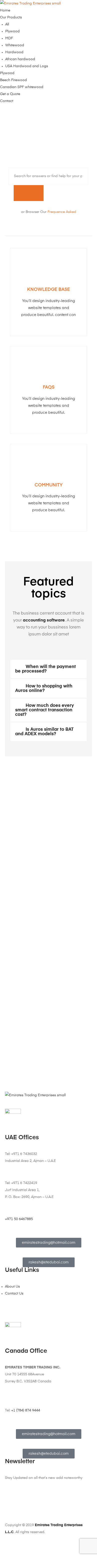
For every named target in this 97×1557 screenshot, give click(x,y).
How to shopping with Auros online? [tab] (43, 688)
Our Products (11, 17)
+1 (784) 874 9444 (25, 1410)
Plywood (12, 31)
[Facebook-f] (11, 1512)
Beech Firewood (13, 80)
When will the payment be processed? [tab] (45, 669)
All (7, 24)
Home (5, 10)
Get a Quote (10, 94)
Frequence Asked (62, 212)
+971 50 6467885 (19, 1219)
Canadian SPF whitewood (21, 87)
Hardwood (14, 52)
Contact (6, 101)
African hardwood (20, 59)
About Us (12, 1286)
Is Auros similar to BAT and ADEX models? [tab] (44, 731)
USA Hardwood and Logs (26, 66)
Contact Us (14, 1293)
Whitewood (14, 45)
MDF (9, 38)
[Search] (29, 193)
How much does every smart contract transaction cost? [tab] (44, 710)
